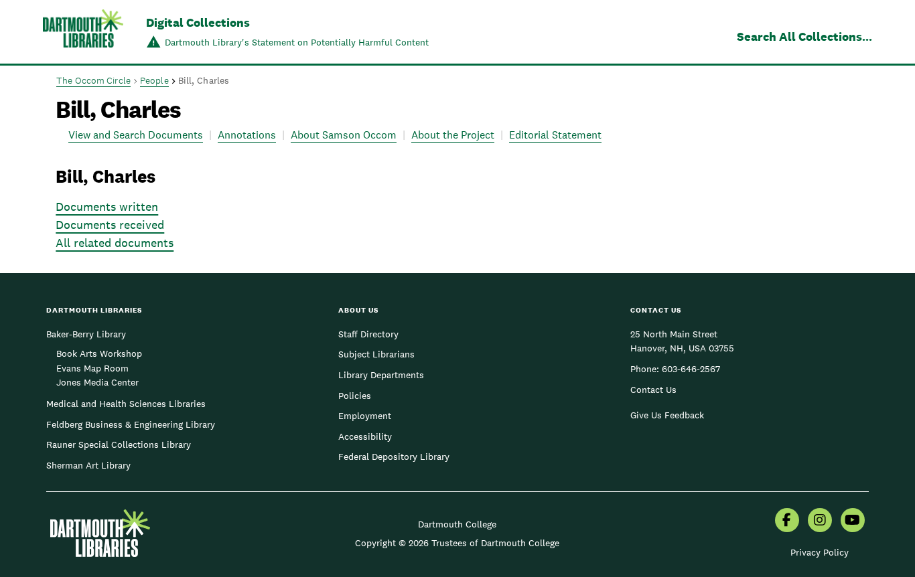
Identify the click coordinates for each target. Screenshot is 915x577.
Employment (364, 416)
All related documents (114, 242)
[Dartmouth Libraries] (83, 33)
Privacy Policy (819, 552)
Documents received (110, 224)
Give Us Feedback (667, 415)
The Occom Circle (93, 80)
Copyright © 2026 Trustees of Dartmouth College (457, 543)
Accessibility (365, 436)
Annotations (247, 135)
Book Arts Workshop (99, 353)
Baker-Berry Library (86, 334)
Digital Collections (198, 22)
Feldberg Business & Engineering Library (130, 424)
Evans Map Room (92, 368)
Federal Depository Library (393, 456)
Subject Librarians (376, 354)
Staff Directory (368, 334)
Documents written (107, 206)
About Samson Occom (344, 135)
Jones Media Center (97, 382)
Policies (354, 396)
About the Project (452, 135)
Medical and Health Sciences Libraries (126, 404)
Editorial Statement (555, 135)
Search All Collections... (804, 36)
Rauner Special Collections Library (118, 444)
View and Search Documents (135, 135)
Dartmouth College (457, 524)
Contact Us (653, 390)
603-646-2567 (691, 369)
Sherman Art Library (88, 465)
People (154, 80)
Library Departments (381, 375)
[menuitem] (787, 521)
